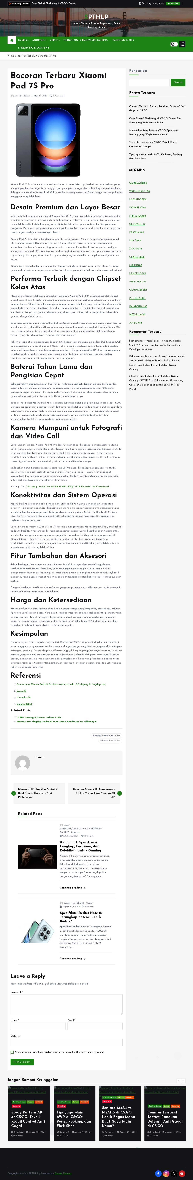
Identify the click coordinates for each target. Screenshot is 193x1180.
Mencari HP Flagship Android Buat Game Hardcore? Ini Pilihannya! (56, 722)
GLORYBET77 (137, 224)
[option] (28, 1113)
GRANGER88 (136, 257)
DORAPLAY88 (137, 208)
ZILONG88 (135, 249)
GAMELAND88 (138, 183)
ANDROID (38, 40)
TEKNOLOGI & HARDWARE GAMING (85, 40)
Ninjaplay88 (23, 697)
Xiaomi (27, 96)
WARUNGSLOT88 (139, 191)
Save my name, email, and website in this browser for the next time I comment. (59, 1052)
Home (11, 56)
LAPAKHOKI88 (138, 199)
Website (15, 1036)
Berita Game (18, 1102)
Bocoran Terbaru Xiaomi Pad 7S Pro (36, 56)
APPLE (54, 40)
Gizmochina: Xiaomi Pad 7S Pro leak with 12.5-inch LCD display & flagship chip (61, 684)
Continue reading (71, 888)
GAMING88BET (138, 290)
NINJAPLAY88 (137, 216)
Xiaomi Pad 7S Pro (111, 741)
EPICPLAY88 (136, 232)
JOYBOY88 (135, 323)
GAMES (22, 40)
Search (178, 82)
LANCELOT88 (137, 273)
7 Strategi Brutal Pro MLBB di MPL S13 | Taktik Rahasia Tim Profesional (67, 487)
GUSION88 (135, 265)
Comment (17, 992)
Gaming (15, 1106)
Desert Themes (62, 1173)
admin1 (17, 96)
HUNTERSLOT (138, 282)
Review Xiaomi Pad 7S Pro (107, 736)
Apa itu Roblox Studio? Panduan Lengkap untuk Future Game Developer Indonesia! (155, 345)
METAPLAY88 (137, 314)
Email (71, 1020)
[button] (179, 1081)
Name (15, 1020)
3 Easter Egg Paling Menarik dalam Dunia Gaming (154, 365)
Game (29, 1102)
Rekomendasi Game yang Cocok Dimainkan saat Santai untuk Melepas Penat (156, 385)
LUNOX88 (135, 240)
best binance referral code (144, 341)
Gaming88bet (24, 704)
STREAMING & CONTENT (33, 48)
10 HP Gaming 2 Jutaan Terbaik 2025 (39, 717)
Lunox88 (21, 691)
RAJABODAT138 (138, 306)
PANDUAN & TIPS (123, 40)
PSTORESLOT (137, 298)
